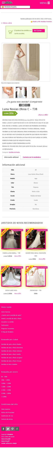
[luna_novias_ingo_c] (34, 92)
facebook (20, 105)
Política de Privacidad (7, 412)
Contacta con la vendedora (32, 157)
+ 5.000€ (3, 397)
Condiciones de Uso (7, 416)
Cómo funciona (5, 312)
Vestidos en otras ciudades (9, 364)
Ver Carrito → (38, 31)
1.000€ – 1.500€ (6, 383)
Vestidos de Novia (14, 152)
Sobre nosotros (5, 409)
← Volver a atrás (6, 23)
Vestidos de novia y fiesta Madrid (11, 344)
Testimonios (5, 325)
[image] (8, 92)
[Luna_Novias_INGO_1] (26, 62)
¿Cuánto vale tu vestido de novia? (11, 315)
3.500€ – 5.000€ (6, 393)
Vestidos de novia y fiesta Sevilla (11, 354)
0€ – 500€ (4, 377)
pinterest (26, 105)
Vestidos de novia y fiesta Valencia (11, 351)
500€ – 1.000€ (5, 380)
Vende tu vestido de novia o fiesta (11, 318)
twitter (23, 105)
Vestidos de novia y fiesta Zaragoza (11, 357)
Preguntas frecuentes (7, 328)
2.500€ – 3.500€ (6, 390)
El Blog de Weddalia (7, 332)
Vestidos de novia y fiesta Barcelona (12, 347)
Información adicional (11, 157)
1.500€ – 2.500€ (6, 387)
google (28, 105)
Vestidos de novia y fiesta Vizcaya (11, 361)
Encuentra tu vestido (7, 322)
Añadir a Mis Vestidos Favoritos (42, 21)
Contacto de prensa (7, 419)
